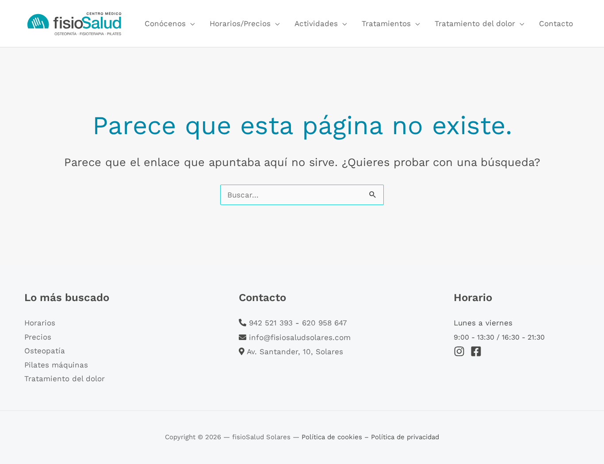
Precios (37, 337)
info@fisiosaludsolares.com (300, 337)
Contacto (556, 23)
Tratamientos (386, 23)
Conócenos (165, 23)
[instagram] (461, 351)
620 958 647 (324, 322)
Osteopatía (44, 350)
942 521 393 (271, 322)
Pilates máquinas (56, 364)
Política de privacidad (405, 437)
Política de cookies (333, 437)
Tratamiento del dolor (475, 23)
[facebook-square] (477, 351)
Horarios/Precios (240, 23)
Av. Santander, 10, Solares (295, 351)
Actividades (316, 23)
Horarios (39, 322)
